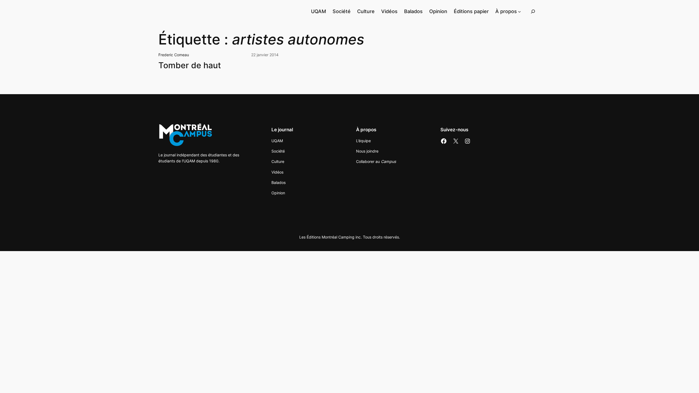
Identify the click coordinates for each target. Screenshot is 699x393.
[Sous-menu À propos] (519, 11)
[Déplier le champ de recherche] (533, 11)
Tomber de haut (189, 65)
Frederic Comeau (173, 54)
